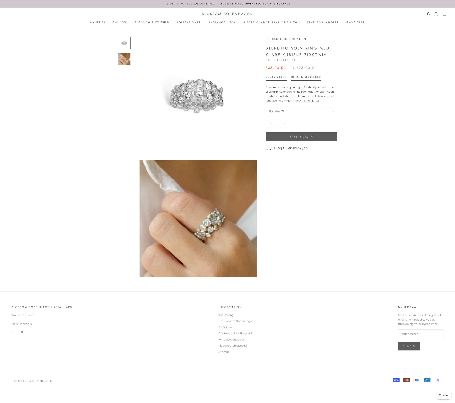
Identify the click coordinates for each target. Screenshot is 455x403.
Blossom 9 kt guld (152, 22)
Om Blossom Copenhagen (235, 321)
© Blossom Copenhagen (33, 381)
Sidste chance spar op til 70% (271, 22)
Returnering (226, 315)
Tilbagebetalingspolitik (233, 345)
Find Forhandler (323, 22)
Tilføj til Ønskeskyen (291, 148)
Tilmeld (409, 346)
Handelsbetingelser (231, 339)
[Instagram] (21, 332)
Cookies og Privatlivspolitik (235, 333)
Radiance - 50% (222, 22)
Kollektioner (189, 22)
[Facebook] (13, 332)
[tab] (276, 78)
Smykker (120, 22)
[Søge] (436, 14)
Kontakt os (225, 327)
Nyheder (97, 22)
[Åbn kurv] (444, 14)
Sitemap (224, 352)
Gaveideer (355, 22)
